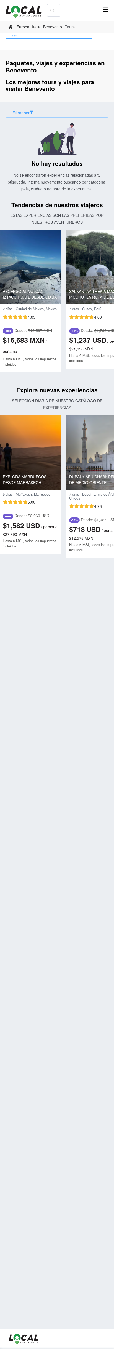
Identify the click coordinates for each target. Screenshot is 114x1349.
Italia (36, 26)
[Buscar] (52, 10)
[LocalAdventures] (26, 12)
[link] (11, 27)
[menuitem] (49, 36)
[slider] (19, 316)
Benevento (52, 26)
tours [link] (70, 26)
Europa (23, 26)
